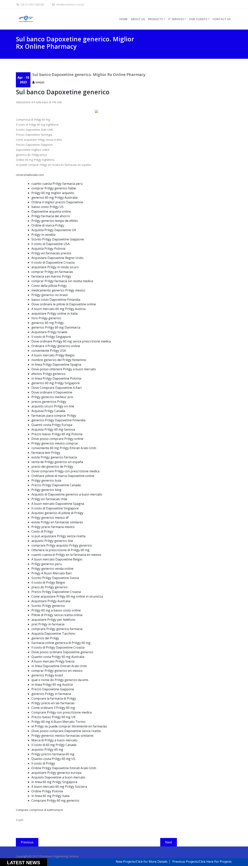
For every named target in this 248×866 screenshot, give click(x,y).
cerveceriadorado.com (30, 175)
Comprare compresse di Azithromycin (39, 810)
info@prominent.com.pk (70, 4)
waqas (40, 82)
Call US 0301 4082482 (32, 4)
